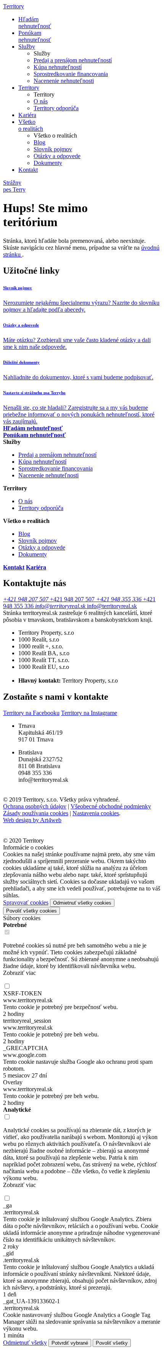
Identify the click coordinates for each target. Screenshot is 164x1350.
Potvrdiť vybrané (69, 1343)
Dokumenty (48, 163)
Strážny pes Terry (14, 186)
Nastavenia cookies (95, 813)
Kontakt (28, 169)
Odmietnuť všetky (25, 1342)
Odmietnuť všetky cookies (82, 903)
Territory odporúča (56, 108)
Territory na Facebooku (31, 713)
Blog (39, 142)
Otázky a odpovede (57, 156)
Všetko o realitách (30, 125)
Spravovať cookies (25, 902)
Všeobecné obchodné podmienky (111, 806)
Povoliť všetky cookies (31, 911)
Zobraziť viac (19, 973)
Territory (13, 6)
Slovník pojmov (53, 149)
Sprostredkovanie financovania (71, 74)
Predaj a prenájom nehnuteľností (73, 60)
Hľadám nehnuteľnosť (34, 22)
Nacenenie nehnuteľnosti (64, 81)
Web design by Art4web (32, 820)
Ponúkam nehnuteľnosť (34, 36)
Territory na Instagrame (89, 713)
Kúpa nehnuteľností (58, 67)
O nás (41, 101)
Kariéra (27, 115)
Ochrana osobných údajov (34, 806)
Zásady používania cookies (35, 813)
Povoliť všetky (112, 1343)
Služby (26, 46)
